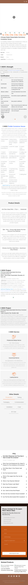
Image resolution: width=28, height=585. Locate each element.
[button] (2, 116)
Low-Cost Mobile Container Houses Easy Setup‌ (7, 569)
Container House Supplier (14, 70)
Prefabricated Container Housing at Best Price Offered (20, 570)
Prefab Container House (16, 126)
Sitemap (22, 582)
